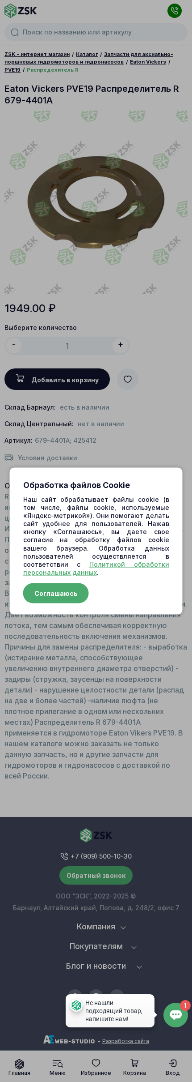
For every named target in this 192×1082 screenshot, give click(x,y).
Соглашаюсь (56, 593)
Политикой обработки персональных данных (96, 568)
